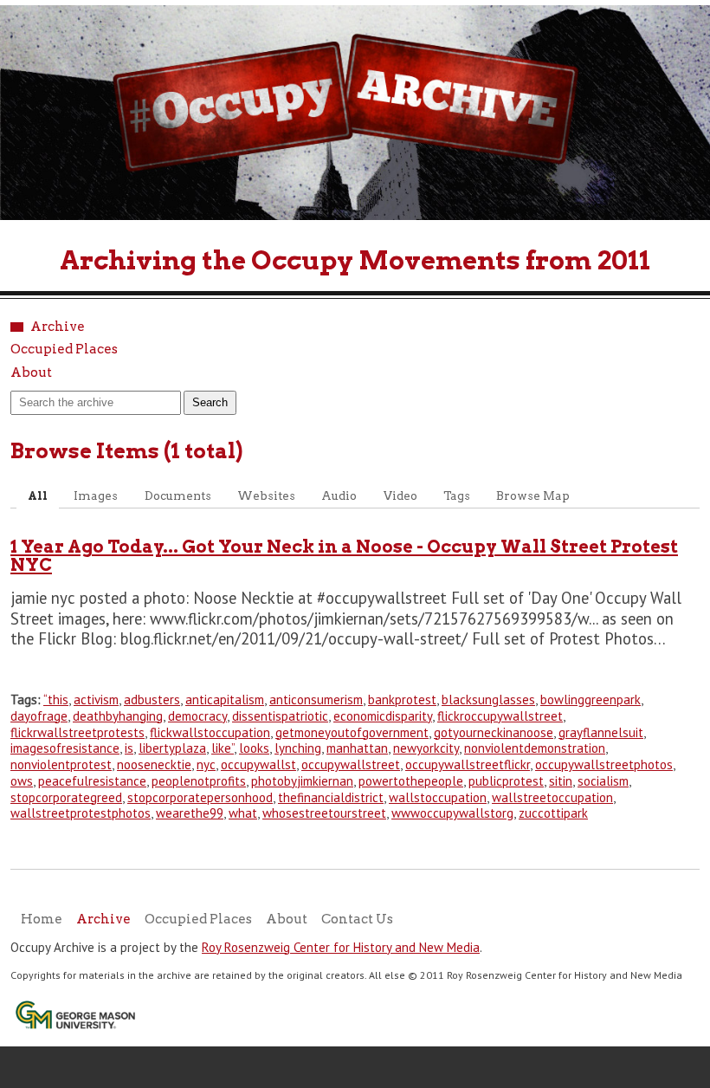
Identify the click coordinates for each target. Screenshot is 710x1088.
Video (400, 495)
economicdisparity (382, 716)
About (31, 373)
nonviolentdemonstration (534, 748)
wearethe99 (189, 813)
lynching (297, 748)
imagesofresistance (64, 748)
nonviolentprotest (61, 764)
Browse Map (533, 495)
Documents (178, 495)
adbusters (152, 699)
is (129, 748)
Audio (339, 495)
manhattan (357, 748)
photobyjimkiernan (302, 781)
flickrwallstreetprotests (77, 732)
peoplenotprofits (199, 781)
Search (210, 402)
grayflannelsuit (600, 732)
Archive (57, 327)
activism (96, 699)
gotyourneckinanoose (493, 732)
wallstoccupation (438, 797)
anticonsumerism (316, 699)
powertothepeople (410, 781)
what (243, 813)
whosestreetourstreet (324, 813)
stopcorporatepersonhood (200, 797)
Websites (266, 495)
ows (21, 781)
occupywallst (258, 764)
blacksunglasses (488, 699)
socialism (603, 781)
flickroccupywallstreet (500, 716)
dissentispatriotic (280, 716)
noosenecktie (154, 764)
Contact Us (357, 919)
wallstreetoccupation (552, 797)
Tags (456, 495)
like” (222, 748)
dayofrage (39, 716)
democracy (197, 716)
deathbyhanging (118, 716)
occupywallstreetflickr (467, 764)
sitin (560, 781)
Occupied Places (64, 349)
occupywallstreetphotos (604, 764)
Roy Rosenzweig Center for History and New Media (341, 947)
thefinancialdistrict (331, 797)
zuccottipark (553, 813)
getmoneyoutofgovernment (352, 732)
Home (41, 919)
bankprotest (402, 699)
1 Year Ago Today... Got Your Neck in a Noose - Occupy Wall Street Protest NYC (344, 555)
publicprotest (506, 781)
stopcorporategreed (66, 797)
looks (254, 748)
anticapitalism (224, 699)
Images (96, 495)
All (38, 495)
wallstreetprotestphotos (80, 813)
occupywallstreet (350, 764)
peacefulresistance (92, 781)
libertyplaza (172, 748)
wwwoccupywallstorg (452, 813)
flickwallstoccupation (210, 732)
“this (55, 699)
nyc (206, 764)
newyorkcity (426, 748)
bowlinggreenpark (590, 699)
